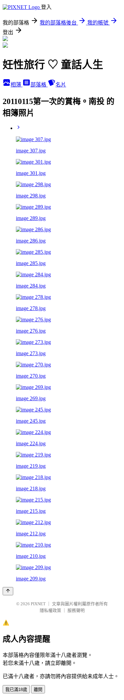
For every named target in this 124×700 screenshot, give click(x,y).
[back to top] (8, 591)
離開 (38, 689)
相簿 (16, 84)
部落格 (39, 84)
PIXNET (38, 603)
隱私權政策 (50, 610)
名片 (61, 84)
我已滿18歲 (16, 689)
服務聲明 (76, 610)
